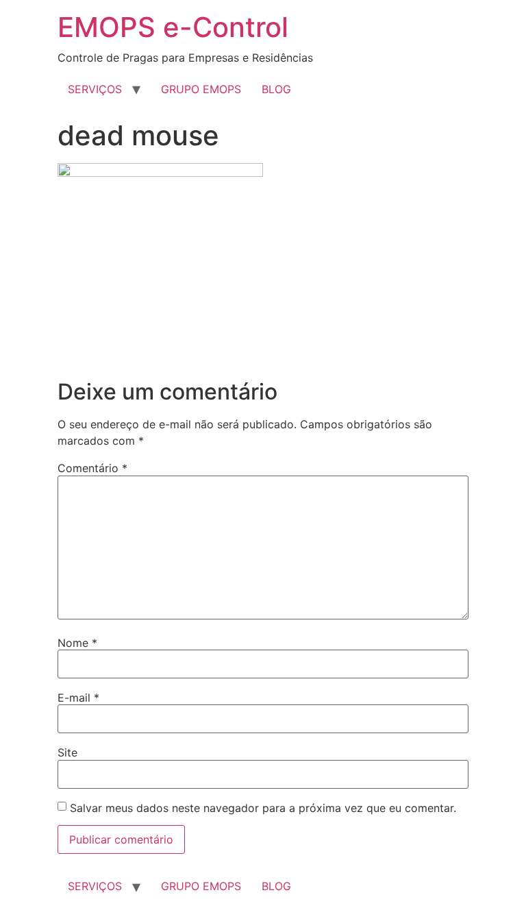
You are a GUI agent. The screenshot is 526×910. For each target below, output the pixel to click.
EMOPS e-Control (173, 27)
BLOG (276, 89)
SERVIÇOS (95, 89)
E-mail (78, 697)
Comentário (92, 468)
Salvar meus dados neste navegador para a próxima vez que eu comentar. (263, 807)
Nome (77, 642)
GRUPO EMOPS (201, 89)
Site (67, 752)
